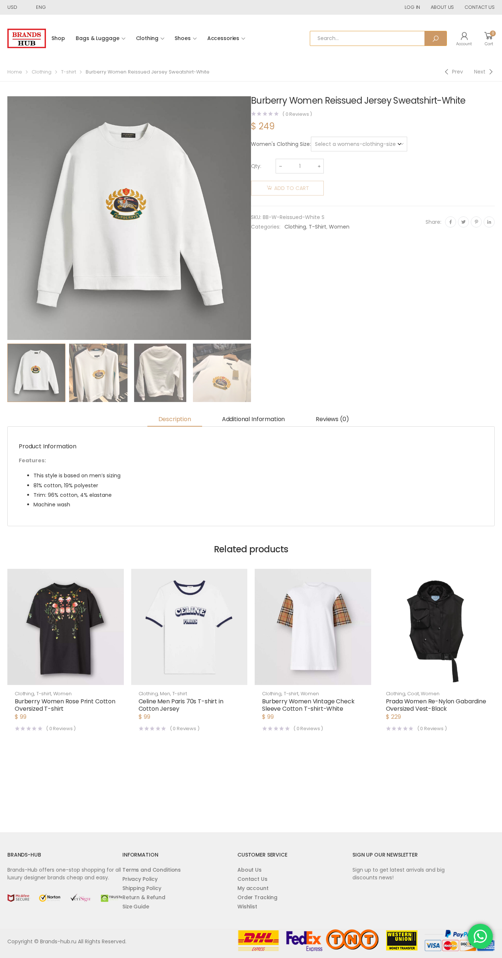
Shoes (182, 38)
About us (442, 7)
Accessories (223, 38)
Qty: (256, 166)
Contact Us (252, 879)
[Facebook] (450, 221)
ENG (41, 7)
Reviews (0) (332, 419)
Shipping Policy (141, 888)
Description (174, 419)
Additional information (253, 419)
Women (339, 226)
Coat (413, 693)
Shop (58, 38)
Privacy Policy (140, 879)
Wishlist (247, 906)
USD (12, 7)
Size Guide (135, 906)
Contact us (480, 7)
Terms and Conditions (151, 869)
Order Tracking (257, 897)
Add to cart (291, 188)
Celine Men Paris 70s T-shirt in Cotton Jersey (181, 705)
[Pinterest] (476, 221)
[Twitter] (463, 221)
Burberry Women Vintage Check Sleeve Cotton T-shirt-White (308, 705)
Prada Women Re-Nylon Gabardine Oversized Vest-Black (436, 705)
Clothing (147, 38)
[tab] (174, 420)
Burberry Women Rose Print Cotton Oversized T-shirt (65, 705)
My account (253, 888)
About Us (249, 869)
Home (14, 71)
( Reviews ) (297, 114)
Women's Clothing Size (280, 144)
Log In (412, 7)
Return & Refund (143, 897)
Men (165, 693)
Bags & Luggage (97, 38)
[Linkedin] (489, 221)
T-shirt (68, 71)
